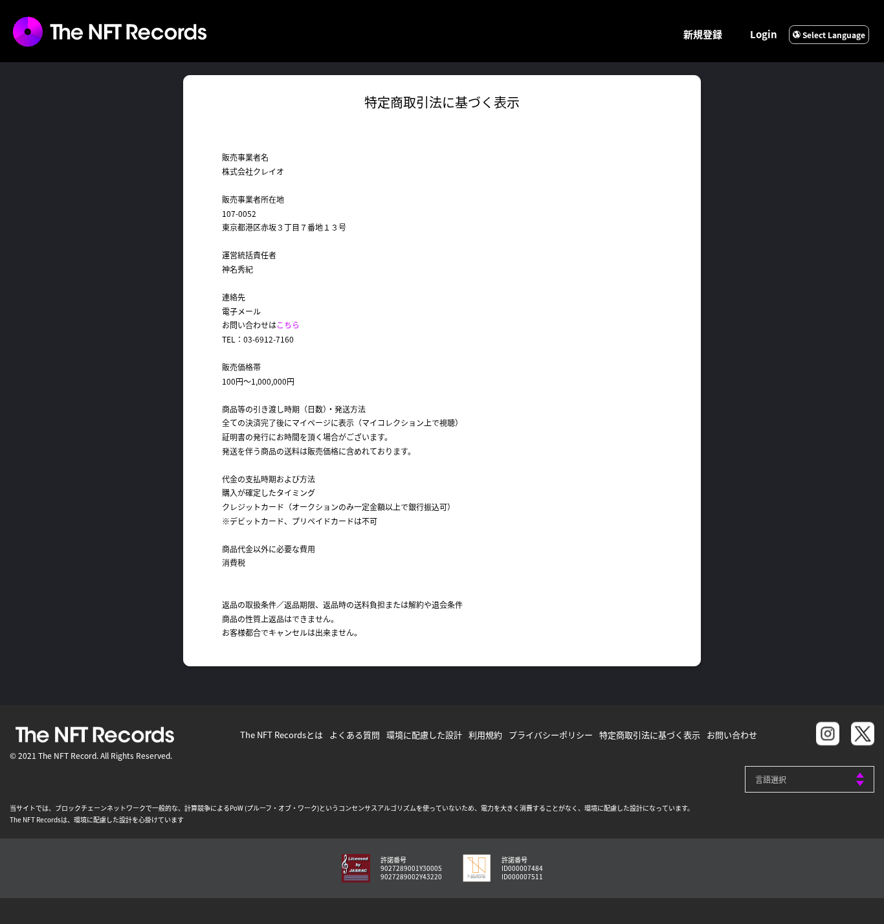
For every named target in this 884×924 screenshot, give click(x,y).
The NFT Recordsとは (281, 734)
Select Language (833, 34)
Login (763, 34)
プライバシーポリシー (551, 734)
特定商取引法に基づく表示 (649, 734)
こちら (288, 324)
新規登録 (702, 34)
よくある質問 (354, 734)
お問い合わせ (732, 734)
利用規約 (485, 734)
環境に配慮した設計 (424, 734)
